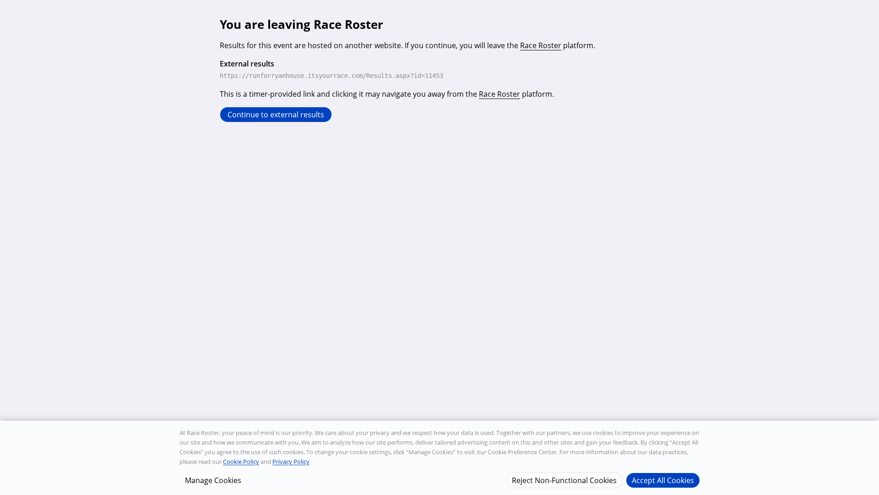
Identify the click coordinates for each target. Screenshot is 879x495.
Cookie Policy (241, 461)
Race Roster (540, 45)
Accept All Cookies (663, 480)
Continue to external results (276, 115)
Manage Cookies (213, 480)
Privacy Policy (290, 461)
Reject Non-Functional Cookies (564, 480)
